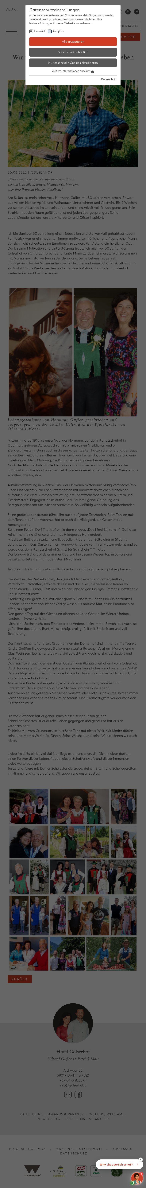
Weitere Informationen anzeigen (71, 71)
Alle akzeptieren (73, 41)
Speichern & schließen (73, 52)
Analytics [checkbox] (58, 31)
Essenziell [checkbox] (39, 31)
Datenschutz (109, 79)
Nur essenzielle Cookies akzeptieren (73, 63)
